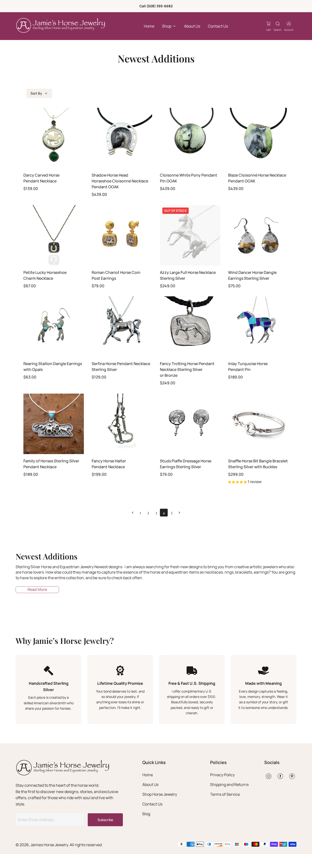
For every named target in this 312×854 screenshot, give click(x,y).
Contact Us (218, 26)
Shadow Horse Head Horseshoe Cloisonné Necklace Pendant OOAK (120, 180)
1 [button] (140, 512)
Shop (166, 26)
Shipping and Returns (229, 784)
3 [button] (156, 512)
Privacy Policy (222, 774)
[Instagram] (268, 776)
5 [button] (172, 512)
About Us (192, 26)
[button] (132, 512)
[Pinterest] (292, 776)
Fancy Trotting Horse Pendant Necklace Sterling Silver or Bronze (187, 369)
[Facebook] (280, 776)
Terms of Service (225, 794)
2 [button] (148, 512)
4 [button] (164, 512)
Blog (146, 813)
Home (149, 26)
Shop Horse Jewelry (159, 794)
